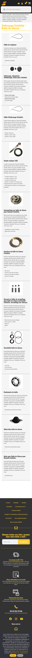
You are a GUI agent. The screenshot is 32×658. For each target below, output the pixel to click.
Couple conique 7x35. (11, 160)
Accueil (4, 14)
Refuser (20, 655)
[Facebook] (10, 618)
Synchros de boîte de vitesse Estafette (13, 252)
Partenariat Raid (16, 510)
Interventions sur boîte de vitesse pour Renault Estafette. (15, 211)
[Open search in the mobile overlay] (16, 9)
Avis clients (8, 518)
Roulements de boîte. (11, 392)
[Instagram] (16, 618)
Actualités (9, 506)
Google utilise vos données (19, 651)
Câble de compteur (10, 44)
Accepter (13, 655)
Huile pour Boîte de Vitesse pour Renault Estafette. (15, 457)
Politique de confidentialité (20, 653)
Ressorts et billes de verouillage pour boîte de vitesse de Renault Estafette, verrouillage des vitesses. (16, 301)
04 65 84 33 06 (16, 611)
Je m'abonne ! (24, 542)
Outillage (15, 502)
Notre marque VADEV (16, 522)
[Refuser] (29, 645)
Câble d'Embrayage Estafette (13, 117)
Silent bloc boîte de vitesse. (13, 429)
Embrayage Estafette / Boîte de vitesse (14, 26)
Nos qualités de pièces (21, 518)
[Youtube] (21, 618)
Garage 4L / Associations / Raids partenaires (16, 514)
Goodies (24, 502)
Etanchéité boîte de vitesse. (13, 348)
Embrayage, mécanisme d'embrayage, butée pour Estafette (15, 77)
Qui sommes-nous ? (20, 506)
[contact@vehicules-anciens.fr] (16, 628)
